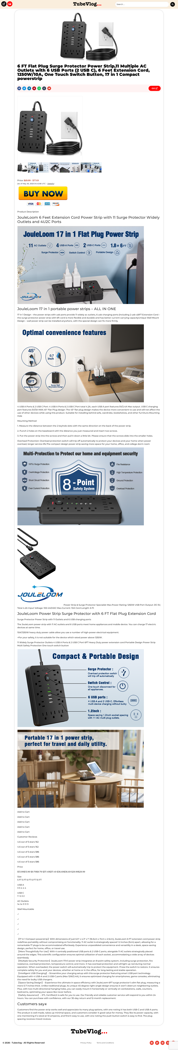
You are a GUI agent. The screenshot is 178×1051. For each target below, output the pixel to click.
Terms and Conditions (105, 1043)
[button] (19, 88)
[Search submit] (172, 4)
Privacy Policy (85, 1043)
